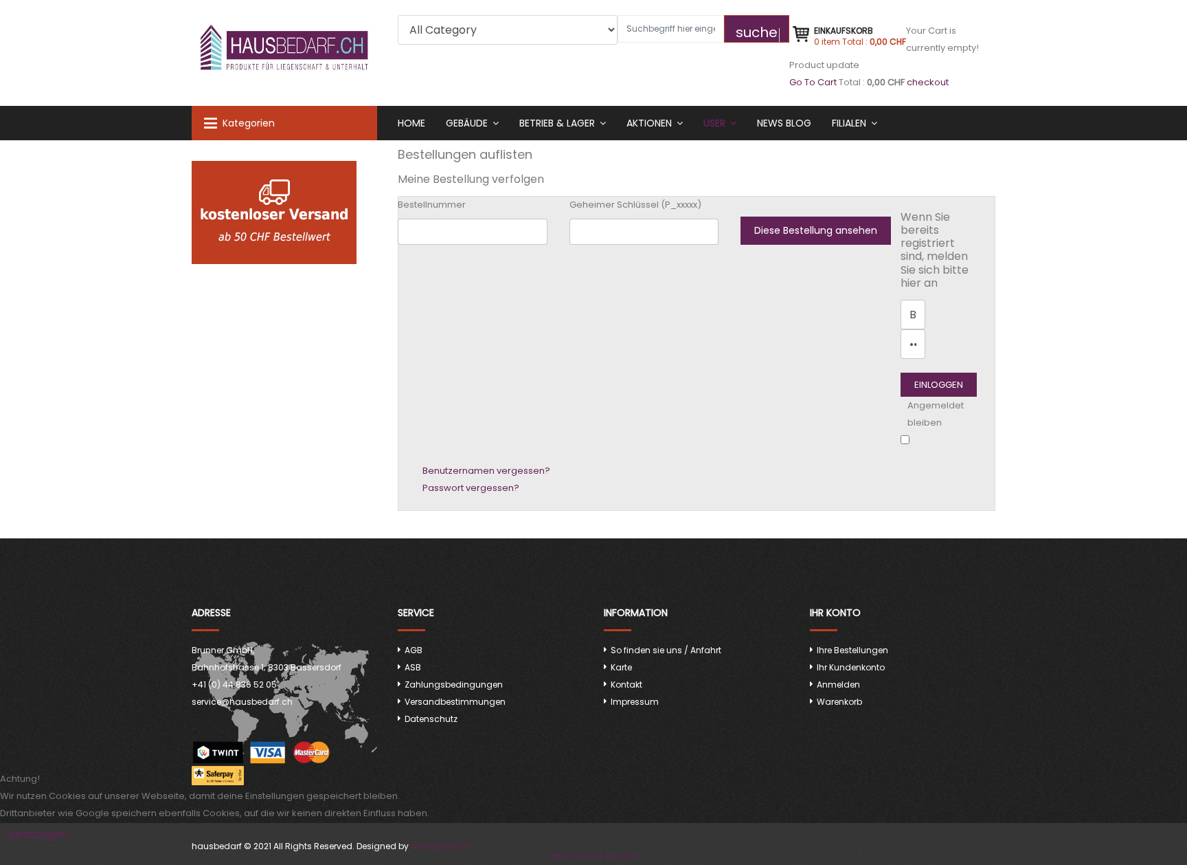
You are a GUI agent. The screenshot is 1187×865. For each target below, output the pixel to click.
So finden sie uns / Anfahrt (666, 650)
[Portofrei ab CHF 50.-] (284, 212)
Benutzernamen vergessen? (486, 470)
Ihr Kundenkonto (851, 667)
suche (757, 32)
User (714, 123)
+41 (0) (234, 684)
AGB (413, 650)
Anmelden (838, 684)
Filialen (849, 123)
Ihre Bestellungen (852, 650)
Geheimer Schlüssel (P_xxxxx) (635, 204)
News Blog (784, 123)
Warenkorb (839, 702)
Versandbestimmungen (455, 702)
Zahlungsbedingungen (454, 684)
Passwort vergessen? (470, 487)
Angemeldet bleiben (935, 414)
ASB (413, 667)
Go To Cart (813, 82)
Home (411, 123)
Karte (621, 667)
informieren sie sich (593, 856)
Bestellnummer (432, 204)
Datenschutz (431, 719)
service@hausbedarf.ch (242, 702)
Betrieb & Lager (557, 123)
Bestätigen (38, 834)
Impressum (635, 702)
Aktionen (649, 123)
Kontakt (626, 684)
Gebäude (467, 123)
